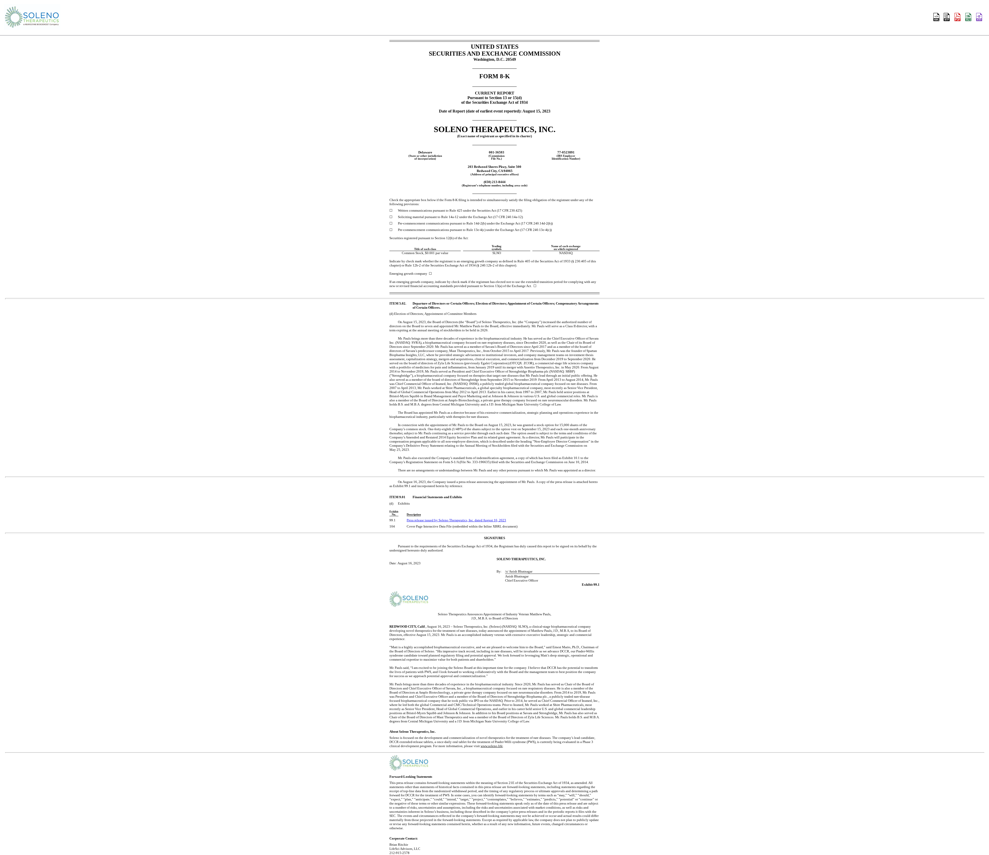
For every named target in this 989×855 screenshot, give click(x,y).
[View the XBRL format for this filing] (979, 17)
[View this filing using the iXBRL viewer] (936, 17)
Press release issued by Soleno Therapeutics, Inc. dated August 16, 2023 (456, 520)
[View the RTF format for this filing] (947, 17)
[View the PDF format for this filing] (957, 17)
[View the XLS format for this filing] (968, 17)
